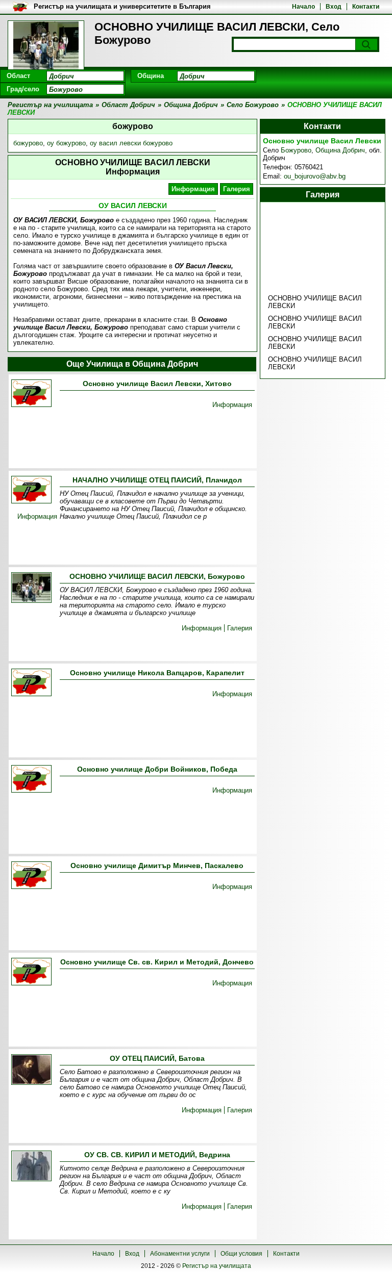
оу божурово (66, 143)
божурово (28, 143)
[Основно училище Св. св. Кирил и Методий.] (31, 972)
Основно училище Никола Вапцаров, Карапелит (157, 673)
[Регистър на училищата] (46, 45)
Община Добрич (340, 150)
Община (150, 76)
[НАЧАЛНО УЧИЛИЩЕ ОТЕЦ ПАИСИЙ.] (31, 490)
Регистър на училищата (216, 1265)
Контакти (365, 6)
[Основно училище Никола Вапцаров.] (31, 683)
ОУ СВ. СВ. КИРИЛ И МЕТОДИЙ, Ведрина (157, 1155)
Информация (193, 189)
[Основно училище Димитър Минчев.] (31, 876)
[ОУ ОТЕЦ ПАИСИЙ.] (31, 1070)
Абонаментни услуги (180, 1253)
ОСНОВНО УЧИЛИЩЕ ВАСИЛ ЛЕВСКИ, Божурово (157, 576)
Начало (303, 6)
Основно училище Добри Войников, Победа (157, 769)
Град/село (23, 89)
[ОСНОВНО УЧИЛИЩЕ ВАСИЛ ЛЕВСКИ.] (31, 588)
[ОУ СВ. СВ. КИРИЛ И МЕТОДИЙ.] (31, 1167)
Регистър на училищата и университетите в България (122, 6)
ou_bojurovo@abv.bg (315, 176)
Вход (333, 6)
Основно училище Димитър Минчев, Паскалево (156, 865)
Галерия (236, 189)
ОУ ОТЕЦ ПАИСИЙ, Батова (157, 1058)
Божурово (296, 150)
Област (18, 76)
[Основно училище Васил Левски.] (31, 394)
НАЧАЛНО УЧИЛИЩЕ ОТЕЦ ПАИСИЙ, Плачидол (157, 480)
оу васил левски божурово (131, 143)
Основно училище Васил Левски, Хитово (157, 383)
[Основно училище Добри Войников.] (31, 779)
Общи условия (241, 1253)
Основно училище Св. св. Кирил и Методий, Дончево (157, 962)
